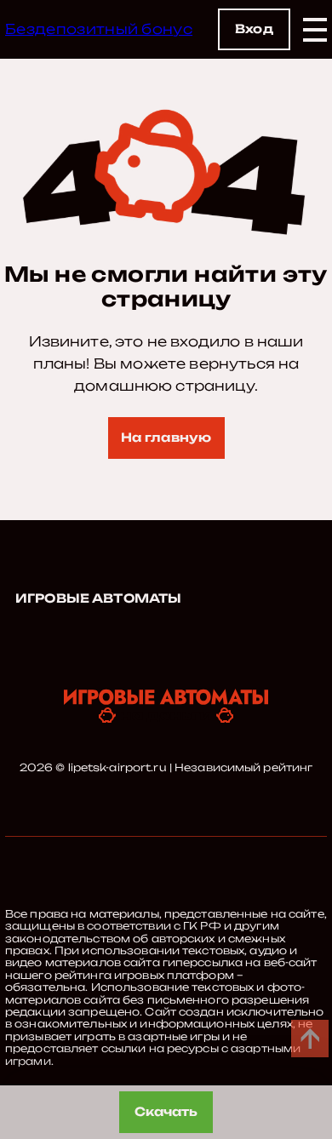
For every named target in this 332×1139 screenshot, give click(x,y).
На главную (166, 437)
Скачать (166, 1111)
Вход (254, 28)
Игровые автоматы (98, 598)
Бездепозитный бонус (98, 28)
